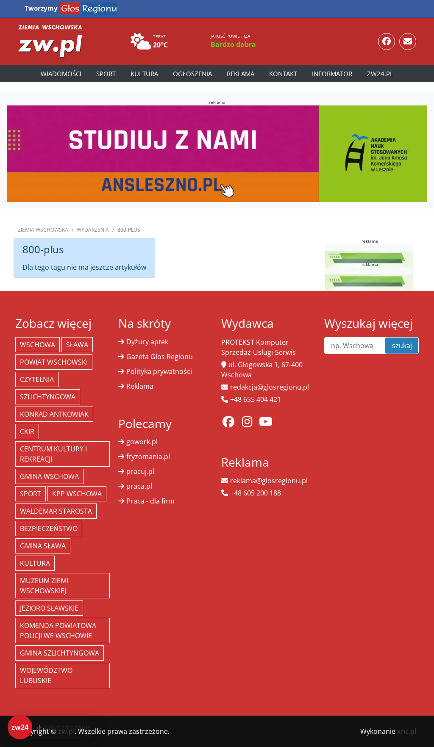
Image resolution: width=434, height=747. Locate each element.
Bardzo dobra (233, 44)
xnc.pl (406, 731)
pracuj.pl (140, 471)
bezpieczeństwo (49, 528)
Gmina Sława (43, 546)
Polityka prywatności (159, 371)
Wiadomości (61, 73)
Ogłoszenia (192, 73)
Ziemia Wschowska (43, 229)
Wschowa (37, 344)
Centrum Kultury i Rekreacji (53, 454)
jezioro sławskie (49, 608)
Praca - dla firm (150, 501)
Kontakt (283, 73)
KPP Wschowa (77, 493)
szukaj (402, 345)
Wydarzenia (93, 229)
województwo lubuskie (46, 675)
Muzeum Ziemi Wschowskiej (44, 585)
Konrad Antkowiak (54, 414)
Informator (332, 73)
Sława (77, 344)
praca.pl (139, 486)
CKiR (27, 431)
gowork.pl (142, 441)
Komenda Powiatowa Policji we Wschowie (58, 630)
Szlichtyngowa (47, 396)
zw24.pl (380, 73)
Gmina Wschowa (49, 476)
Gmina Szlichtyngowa (59, 653)
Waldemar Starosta (56, 511)
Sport (106, 73)
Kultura (144, 73)
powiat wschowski (54, 362)
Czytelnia (37, 379)
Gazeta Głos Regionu (159, 356)
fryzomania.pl (148, 456)
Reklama (240, 73)
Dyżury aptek (147, 341)
